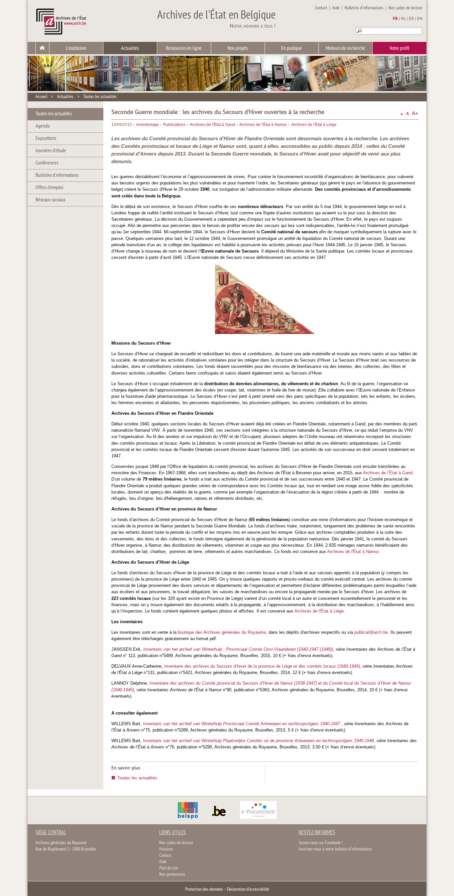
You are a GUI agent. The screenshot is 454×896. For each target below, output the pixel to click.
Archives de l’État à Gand (387, 472)
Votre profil (399, 48)
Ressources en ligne (184, 48)
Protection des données (204, 889)
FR (395, 19)
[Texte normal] (407, 113)
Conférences (47, 163)
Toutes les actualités (100, 97)
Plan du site (168, 868)
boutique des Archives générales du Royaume (222, 632)
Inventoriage (147, 124)
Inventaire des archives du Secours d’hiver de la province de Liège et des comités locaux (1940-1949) (262, 666)
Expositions (46, 138)
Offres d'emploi (49, 187)
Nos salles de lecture (405, 8)
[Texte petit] (401, 113)
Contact (321, 8)
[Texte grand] (415, 113)
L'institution (76, 48)
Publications (174, 124)
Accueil (41, 97)
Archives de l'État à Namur (263, 124)
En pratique (291, 48)
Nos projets (238, 48)
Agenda (43, 126)
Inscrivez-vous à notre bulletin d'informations (335, 849)
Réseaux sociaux (50, 200)
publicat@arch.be (371, 632)
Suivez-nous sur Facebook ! (320, 843)
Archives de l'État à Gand (212, 124)
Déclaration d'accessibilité (248, 889)
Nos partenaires (172, 874)
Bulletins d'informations (364, 8)
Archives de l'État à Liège (314, 124)
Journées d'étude (51, 151)
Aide (336, 8)
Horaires (166, 849)
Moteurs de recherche (345, 48)
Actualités (130, 48)
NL (403, 19)
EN (419, 19)
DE (411, 19)
